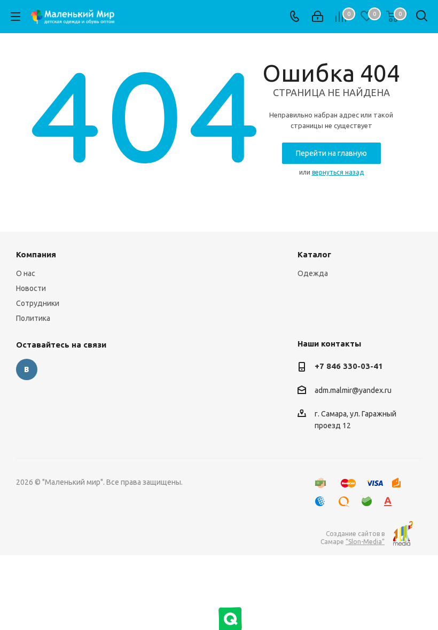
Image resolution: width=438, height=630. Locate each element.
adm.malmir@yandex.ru (353, 390)
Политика (33, 318)
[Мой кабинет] (317, 16)
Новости (31, 288)
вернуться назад (338, 172)
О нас (25, 273)
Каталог (314, 254)
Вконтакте (26, 369)
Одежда (313, 273)
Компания (36, 254)
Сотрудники (37, 303)
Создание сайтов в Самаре (352, 537)
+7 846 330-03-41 (349, 366)
